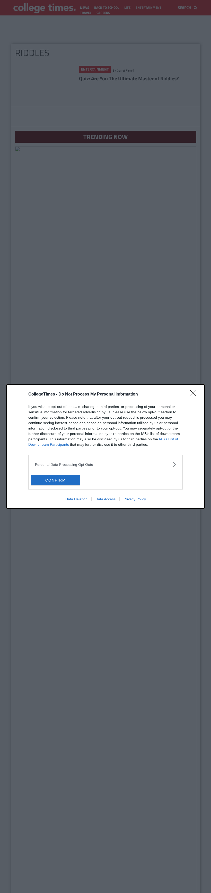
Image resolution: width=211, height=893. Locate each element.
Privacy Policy (135, 499)
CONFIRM (55, 480)
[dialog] (105, 446)
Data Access (105, 499)
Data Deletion (76, 499)
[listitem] (105, 464)
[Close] (194, 394)
